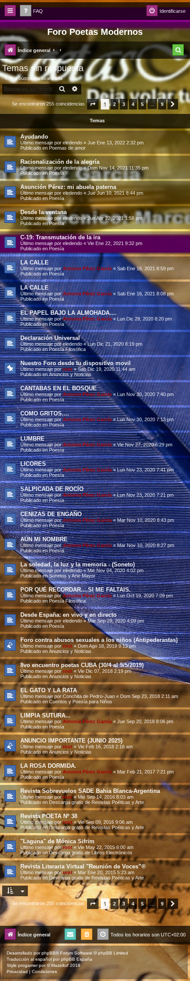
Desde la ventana (43, 212)
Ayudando (34, 136)
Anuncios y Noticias (70, 374)
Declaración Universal (50, 338)
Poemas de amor (67, 148)
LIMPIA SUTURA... (45, 715)
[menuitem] (31, 11)
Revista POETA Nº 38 (48, 816)
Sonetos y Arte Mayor (72, 575)
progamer (28, 965)
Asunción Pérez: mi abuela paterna (68, 187)
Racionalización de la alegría (59, 161)
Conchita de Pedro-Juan (89, 696)
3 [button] (123, 104)
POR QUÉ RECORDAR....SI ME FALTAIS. (75, 589)
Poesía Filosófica (67, 349)
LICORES (33, 463)
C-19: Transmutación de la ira (60, 237)
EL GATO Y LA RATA (48, 690)
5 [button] (142, 104)
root (67, 369)
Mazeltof (59, 965)
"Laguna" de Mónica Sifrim (57, 841)
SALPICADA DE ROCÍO (52, 489)
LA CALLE (34, 262)
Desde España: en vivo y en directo (68, 614)
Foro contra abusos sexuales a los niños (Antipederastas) (99, 640)
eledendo (72, 142)
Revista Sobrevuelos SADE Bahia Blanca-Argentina (90, 791)
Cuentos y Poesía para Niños (80, 701)
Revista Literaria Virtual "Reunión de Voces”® (83, 866)
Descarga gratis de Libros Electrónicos (91, 852)
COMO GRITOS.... (44, 413)
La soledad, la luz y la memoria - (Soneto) (77, 564)
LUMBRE (32, 438)
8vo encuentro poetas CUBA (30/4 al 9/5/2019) (82, 665)
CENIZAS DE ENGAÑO (51, 514)
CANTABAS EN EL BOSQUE (58, 388)
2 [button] (114, 104)
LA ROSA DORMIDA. (48, 765)
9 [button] (162, 104)
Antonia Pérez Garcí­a (87, 268)
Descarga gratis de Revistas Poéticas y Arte (96, 802)
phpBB (49, 953)
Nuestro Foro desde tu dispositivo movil (75, 363)
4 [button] (133, 104)
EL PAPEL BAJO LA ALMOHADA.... (68, 312)
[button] (93, 104)
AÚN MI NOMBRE (44, 539)
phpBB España (76, 959)
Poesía (56, 173)
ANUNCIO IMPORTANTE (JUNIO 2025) (71, 740)
